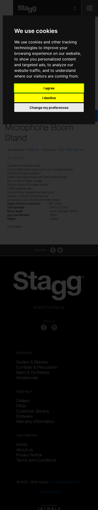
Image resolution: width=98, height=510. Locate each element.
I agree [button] (49, 88)
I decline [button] (49, 98)
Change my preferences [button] (49, 108)
